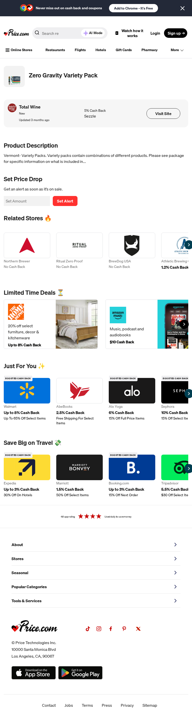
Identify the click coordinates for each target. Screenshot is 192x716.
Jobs (68, 705)
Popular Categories (29, 586)
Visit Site (163, 113)
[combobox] (69, 33)
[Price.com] (34, 637)
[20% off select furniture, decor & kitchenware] (51, 324)
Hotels (101, 50)
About (17, 544)
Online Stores (21, 50)
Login (155, 33)
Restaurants (55, 50)
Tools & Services (27, 600)
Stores (18, 558)
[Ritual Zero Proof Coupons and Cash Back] (79, 254)
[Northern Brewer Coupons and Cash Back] (27, 254)
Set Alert (65, 201)
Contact (49, 705)
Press (107, 705)
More (175, 50)
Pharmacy (150, 50)
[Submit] (37, 34)
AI (95, 33)
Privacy (127, 705)
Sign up (174, 33)
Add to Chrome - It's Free (133, 8)
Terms (87, 705)
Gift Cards (124, 50)
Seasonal (20, 572)
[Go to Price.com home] (16, 33)
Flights (80, 50)
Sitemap (149, 705)
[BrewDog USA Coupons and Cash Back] (132, 254)
